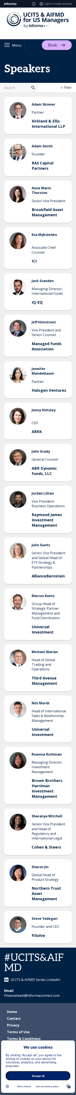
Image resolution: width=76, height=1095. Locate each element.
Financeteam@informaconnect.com (32, 995)
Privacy (13, 1025)
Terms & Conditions (24, 1038)
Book (52, 45)
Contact (14, 1018)
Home (12, 1011)
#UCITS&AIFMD (34, 963)
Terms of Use (18, 1032)
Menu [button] (16, 45)
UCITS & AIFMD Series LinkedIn (35, 979)
